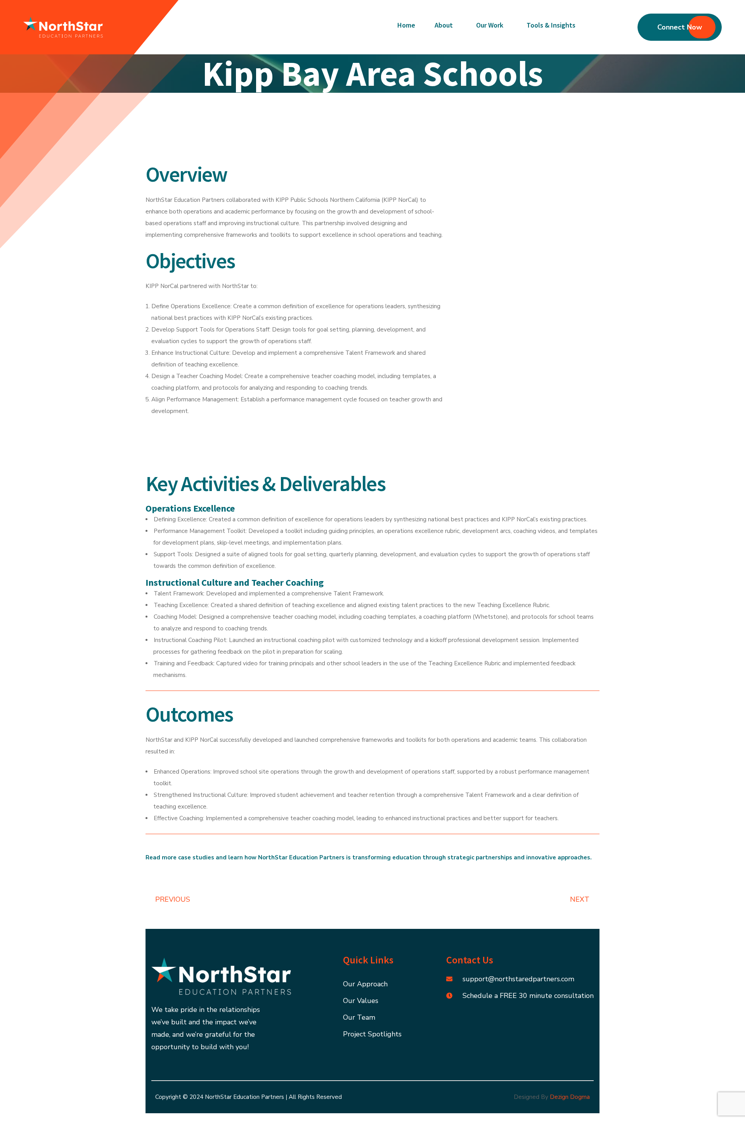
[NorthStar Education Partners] (63, 27)
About (444, 25)
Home (406, 25)
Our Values (360, 1000)
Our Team (359, 1017)
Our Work (489, 25)
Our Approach (365, 984)
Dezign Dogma (570, 1097)
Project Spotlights (372, 1034)
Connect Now (679, 27)
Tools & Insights (551, 25)
